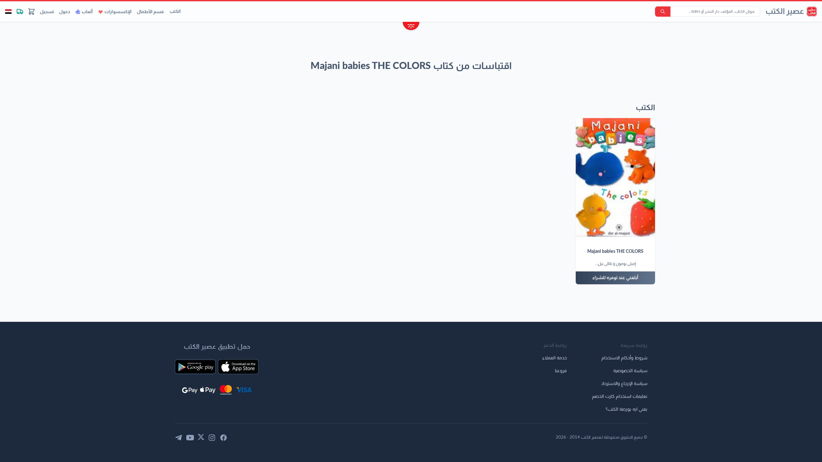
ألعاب (87, 12)
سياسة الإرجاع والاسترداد (624, 383)
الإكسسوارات (118, 12)
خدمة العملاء (554, 358)
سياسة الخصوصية (630, 371)
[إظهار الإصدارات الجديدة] (411, 27)
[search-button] (662, 11)
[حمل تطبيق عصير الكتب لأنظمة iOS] (238, 366)
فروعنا (561, 371)
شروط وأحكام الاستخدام (624, 358)
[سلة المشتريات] (31, 11)
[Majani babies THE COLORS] (615, 177)
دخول (64, 12)
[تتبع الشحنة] (19, 11)
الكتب (175, 11)
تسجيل (47, 12)
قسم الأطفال (150, 12)
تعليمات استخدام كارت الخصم (619, 396)
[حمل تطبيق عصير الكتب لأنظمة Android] (195, 366)
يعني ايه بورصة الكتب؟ (626, 409)
